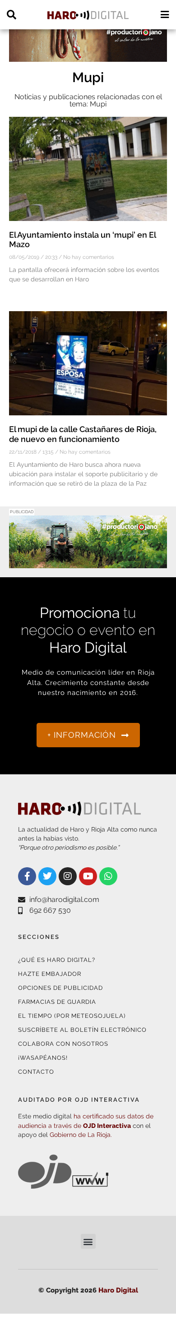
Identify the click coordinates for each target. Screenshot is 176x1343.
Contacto (36, 1071)
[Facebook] (27, 876)
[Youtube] (88, 876)
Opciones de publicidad (60, 987)
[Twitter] (47, 876)
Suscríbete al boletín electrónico (82, 1029)
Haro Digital (118, 1290)
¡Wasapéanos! (43, 1057)
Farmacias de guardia (57, 1001)
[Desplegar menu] (164, 14)
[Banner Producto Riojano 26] (88, 562)
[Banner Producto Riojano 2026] (88, 56)
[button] (88, 1241)
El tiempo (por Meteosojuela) (71, 1015)
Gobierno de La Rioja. (81, 1134)
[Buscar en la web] (11, 14)
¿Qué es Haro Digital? (56, 960)
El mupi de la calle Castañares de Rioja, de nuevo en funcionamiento (83, 434)
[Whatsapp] (108, 876)
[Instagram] (68, 876)
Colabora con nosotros (63, 1043)
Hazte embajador (49, 973)
